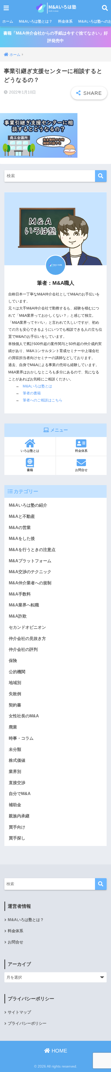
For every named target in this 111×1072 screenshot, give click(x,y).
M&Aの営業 (20, 527)
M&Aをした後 (22, 538)
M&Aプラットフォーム (30, 561)
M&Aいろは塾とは (37, 386)
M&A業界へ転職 (24, 605)
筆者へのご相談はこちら (42, 400)
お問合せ (81, 470)
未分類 (15, 749)
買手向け (17, 827)
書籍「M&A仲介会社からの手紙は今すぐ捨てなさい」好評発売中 (55, 37)
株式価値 (17, 760)
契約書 (15, 705)
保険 (13, 660)
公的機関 (17, 672)
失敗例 (15, 694)
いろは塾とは (30, 451)
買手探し (17, 838)
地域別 (15, 682)
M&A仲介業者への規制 (30, 583)
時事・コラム (21, 738)
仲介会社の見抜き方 (27, 638)
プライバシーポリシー (27, 1023)
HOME (58, 1051)
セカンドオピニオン (27, 627)
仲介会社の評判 (23, 649)
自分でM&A (20, 793)
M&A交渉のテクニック (30, 572)
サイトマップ (19, 1012)
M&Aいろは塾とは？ (35, 21)
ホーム (7, 21)
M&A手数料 (20, 594)
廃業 (13, 727)
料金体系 (65, 21)
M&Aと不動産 (22, 516)
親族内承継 (19, 816)
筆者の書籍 (32, 393)
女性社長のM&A (24, 716)
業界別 (15, 771)
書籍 (30, 470)
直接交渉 (17, 782)
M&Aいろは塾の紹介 (28, 505)
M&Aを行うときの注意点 (32, 549)
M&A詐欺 (18, 616)
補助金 (15, 805)
